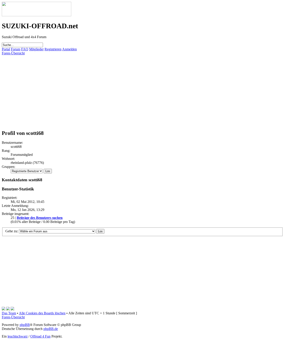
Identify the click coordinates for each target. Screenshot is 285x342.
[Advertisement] (135, 86)
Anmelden (69, 49)
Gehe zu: (11, 231)
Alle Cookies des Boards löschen (42, 313)
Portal (6, 49)
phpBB (25, 325)
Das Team (9, 313)
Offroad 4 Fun (40, 336)
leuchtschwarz (18, 336)
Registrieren (53, 49)
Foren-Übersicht (13, 53)
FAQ (24, 49)
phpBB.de (50, 329)
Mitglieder (36, 49)
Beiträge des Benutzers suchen (40, 218)
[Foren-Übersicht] (36, 15)
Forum (15, 49)
